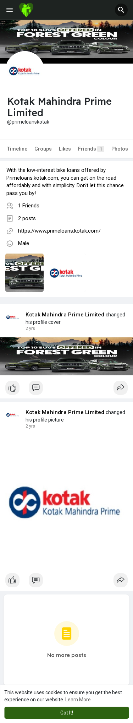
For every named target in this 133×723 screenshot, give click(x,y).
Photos (119, 149)
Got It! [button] (66, 713)
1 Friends (28, 205)
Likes (65, 149)
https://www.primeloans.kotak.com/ (59, 231)
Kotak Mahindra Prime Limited (65, 314)
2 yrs (30, 328)
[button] (121, 10)
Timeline (17, 149)
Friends (90, 149)
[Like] (66, 389)
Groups (43, 149)
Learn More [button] (78, 699)
